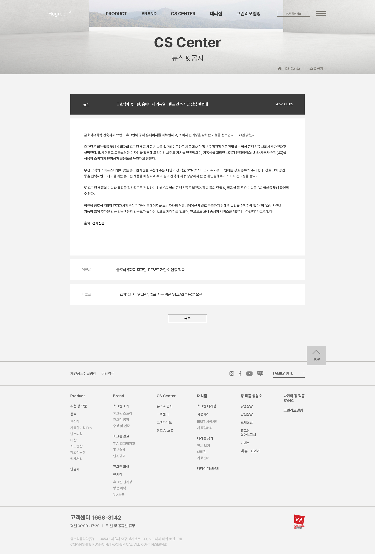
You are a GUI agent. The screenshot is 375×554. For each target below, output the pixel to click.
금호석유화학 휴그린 (60, 14)
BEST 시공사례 (207, 422)
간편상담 (247, 414)
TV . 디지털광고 (124, 444)
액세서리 (76, 459)
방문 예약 (119, 488)
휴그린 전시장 (122, 482)
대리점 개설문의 (208, 468)
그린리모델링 (249, 13)
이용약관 (107, 373)
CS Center (293, 68)
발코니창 (76, 434)
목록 (187, 318)
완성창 (74, 422)
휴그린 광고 (121, 436)
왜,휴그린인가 (250, 451)
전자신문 (98, 223)
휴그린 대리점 (206, 406)
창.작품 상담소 (293, 13)
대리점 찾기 (205, 438)
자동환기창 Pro (81, 428)
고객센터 (163, 414)
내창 (73, 440)
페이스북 (240, 373)
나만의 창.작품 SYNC (294, 398)
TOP (316, 359)
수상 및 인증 (121, 426)
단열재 (74, 469)
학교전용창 (78, 452)
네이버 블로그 (260, 373)
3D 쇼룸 (118, 494)
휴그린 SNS (121, 466)
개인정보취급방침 (83, 373)
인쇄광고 (119, 456)
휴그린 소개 (121, 406)
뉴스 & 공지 (315, 68)
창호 (73, 414)
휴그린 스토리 (122, 413)
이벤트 (245, 443)
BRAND (149, 13)
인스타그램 (231, 373)
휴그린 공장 (121, 420)
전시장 (117, 474)
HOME (280, 68)
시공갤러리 (204, 428)
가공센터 (203, 458)
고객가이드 (164, 422)
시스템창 (76, 446)
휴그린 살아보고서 (248, 432)
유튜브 (249, 373)
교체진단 (247, 422)
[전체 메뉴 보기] (321, 13)
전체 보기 (203, 446)
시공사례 (203, 414)
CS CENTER (183, 13)
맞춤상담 (247, 406)
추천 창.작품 (78, 406)
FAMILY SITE (283, 373)
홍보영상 (119, 450)
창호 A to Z (165, 430)
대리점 (216, 13)
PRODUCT (116, 13)
